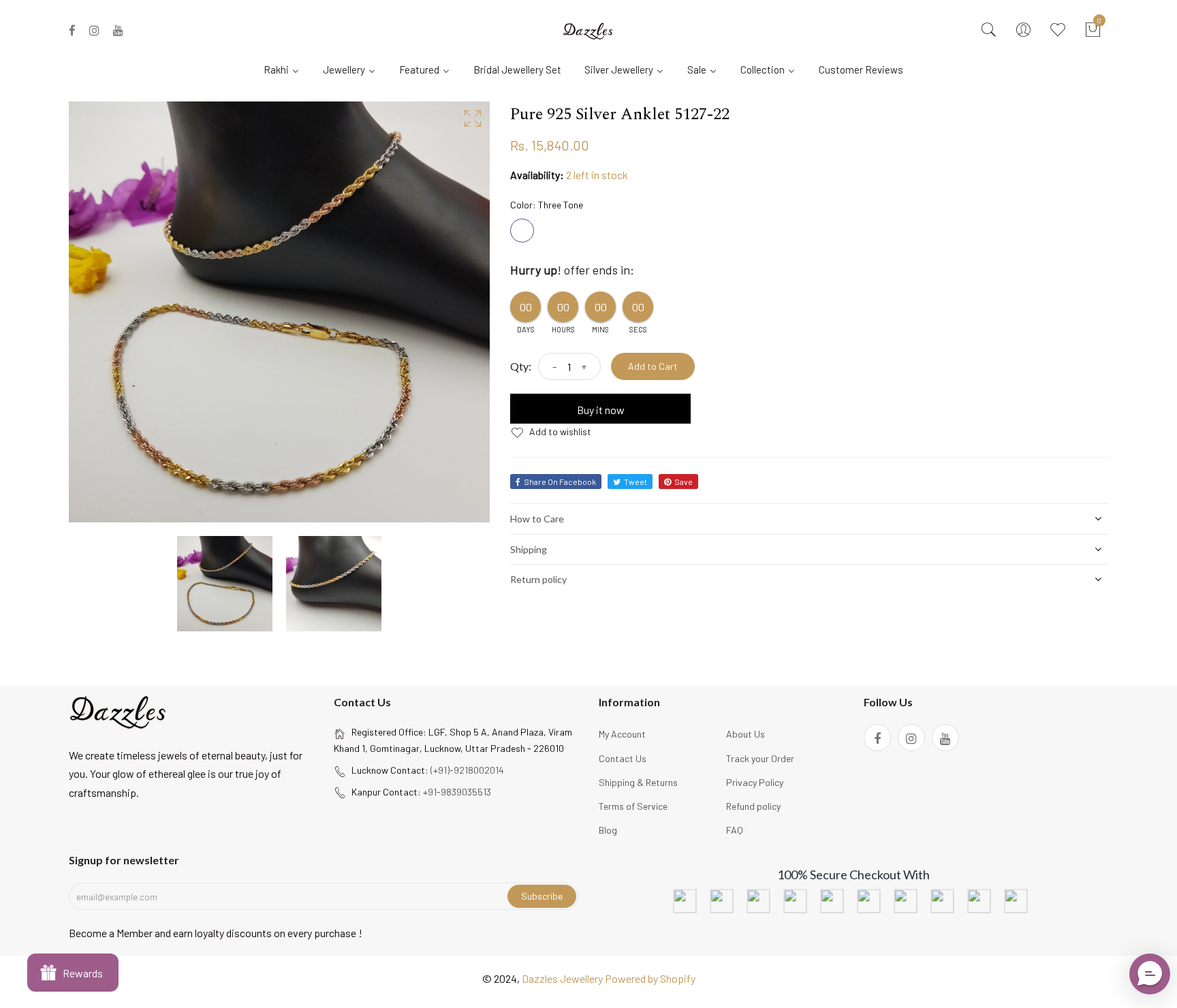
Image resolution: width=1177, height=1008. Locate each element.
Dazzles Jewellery (563, 978)
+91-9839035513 (457, 792)
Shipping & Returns (638, 782)
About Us (745, 734)
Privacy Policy (754, 782)
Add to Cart (653, 366)
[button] (1149, 974)
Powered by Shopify (650, 978)
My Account (622, 734)
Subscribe (542, 896)
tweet (635, 481)
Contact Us (622, 758)
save (683, 481)
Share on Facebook (560, 481)
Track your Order (760, 758)
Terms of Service (633, 806)
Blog (608, 830)
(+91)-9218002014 (467, 770)
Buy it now (601, 409)
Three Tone (522, 230)
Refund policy (753, 806)
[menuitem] (286, 69)
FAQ (734, 830)
